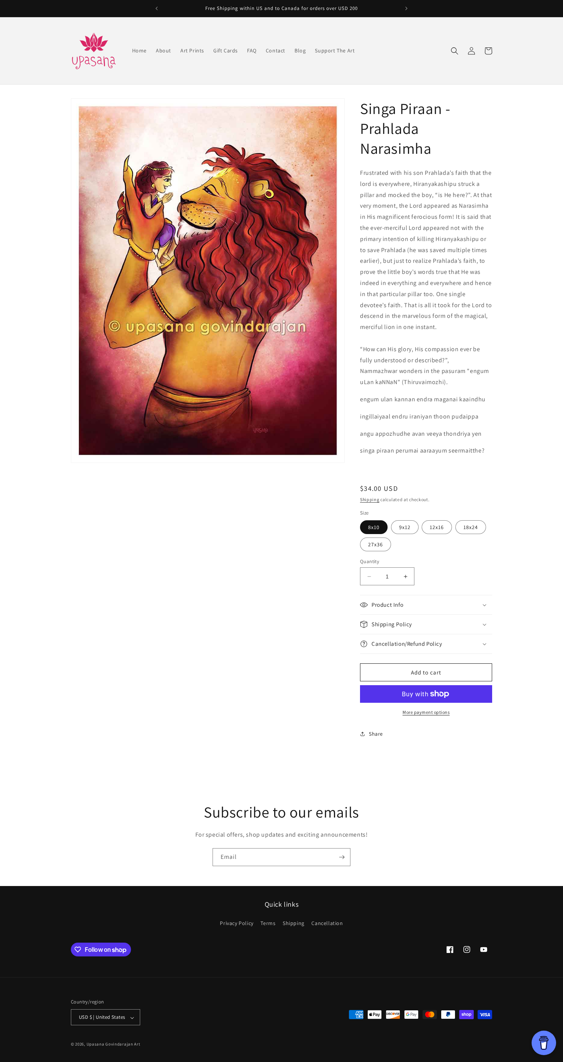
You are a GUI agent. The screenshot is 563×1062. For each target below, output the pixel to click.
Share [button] (376, 733)
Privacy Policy (236, 922)
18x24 (470, 527)
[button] (454, 50)
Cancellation (327, 922)
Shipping (370, 499)
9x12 (405, 527)
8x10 (374, 527)
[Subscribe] (341, 857)
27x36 (375, 544)
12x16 (437, 527)
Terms (267, 922)
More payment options (426, 712)
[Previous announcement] (156, 8)
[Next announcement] (406, 8)
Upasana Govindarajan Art (114, 1044)
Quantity (369, 561)
